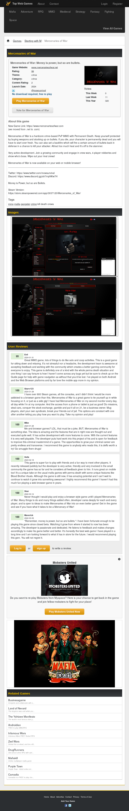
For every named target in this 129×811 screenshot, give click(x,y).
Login (104, 3)
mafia (17, 204)
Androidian (17, 726)
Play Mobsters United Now (64, 611)
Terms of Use (86, 796)
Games (17, 41)
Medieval (65, 11)
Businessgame (21, 701)
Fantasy (95, 11)
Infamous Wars (21, 734)
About (41, 3)
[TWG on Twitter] (70, 805)
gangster (25, 204)
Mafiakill (20, 759)
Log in (18, 548)
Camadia (21, 776)
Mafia (12, 11)
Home (46, 796)
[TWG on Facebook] (66, 805)
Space (13, 20)
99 (32, 71)
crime (34, 204)
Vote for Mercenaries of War (32, 110)
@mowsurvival (38, 90)
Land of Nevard (21, 709)
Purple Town (20, 767)
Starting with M (33, 41)
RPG (41, 11)
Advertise (60, 796)
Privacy (76, 796)
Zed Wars (21, 742)
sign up (41, 548)
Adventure (27, 11)
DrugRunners (21, 751)
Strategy (80, 11)
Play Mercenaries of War (30, 101)
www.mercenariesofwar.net (44, 67)
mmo (11, 204)
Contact (54, 3)
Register (117, 3)
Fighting (109, 11)
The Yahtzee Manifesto (21, 718)
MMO (52, 11)
